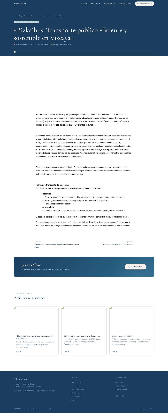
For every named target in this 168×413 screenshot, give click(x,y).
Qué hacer (95, 4)
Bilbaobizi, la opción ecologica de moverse (82, 336)
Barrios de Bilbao (77, 389)
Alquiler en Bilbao (143, 3)
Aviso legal (119, 382)
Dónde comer (109, 4)
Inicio (15, 16)
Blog (20, 16)
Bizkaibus (18, 22)
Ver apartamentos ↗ (136, 267)
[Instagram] (117, 396)
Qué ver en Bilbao (77, 382)
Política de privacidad (123, 386)
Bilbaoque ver (20, 379)
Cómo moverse (125, 4)
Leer (18, 352)
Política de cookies (122, 389)
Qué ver (84, 4)
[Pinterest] (123, 396)
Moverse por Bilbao (31, 22)
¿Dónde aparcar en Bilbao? (123, 336)
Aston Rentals (30, 391)
